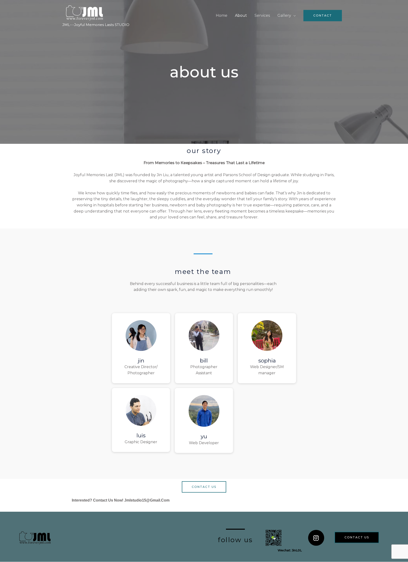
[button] (322, 15)
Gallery (284, 15)
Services (262, 15)
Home (221, 15)
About (241, 15)
